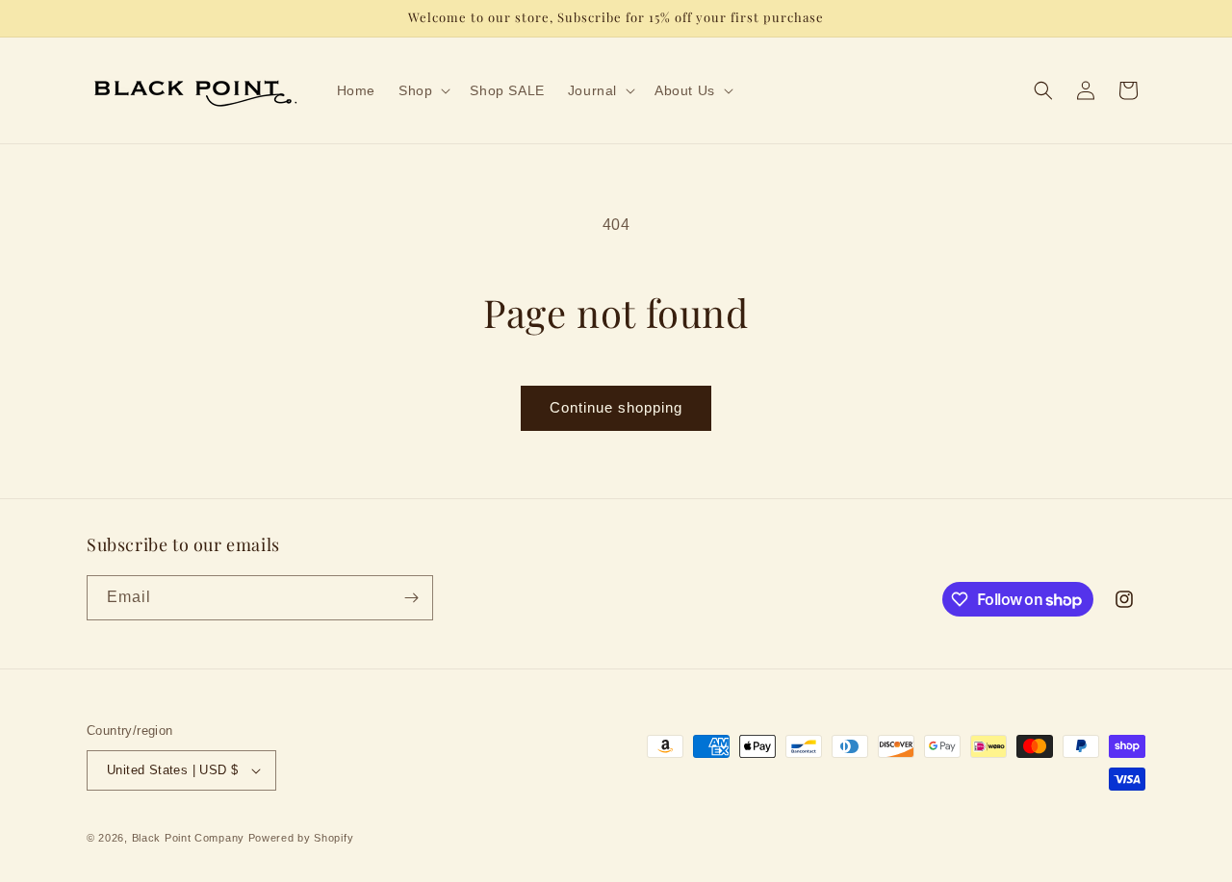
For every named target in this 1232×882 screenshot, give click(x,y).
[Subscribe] (411, 597)
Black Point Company (188, 838)
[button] (422, 90)
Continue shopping (616, 407)
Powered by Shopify (301, 838)
